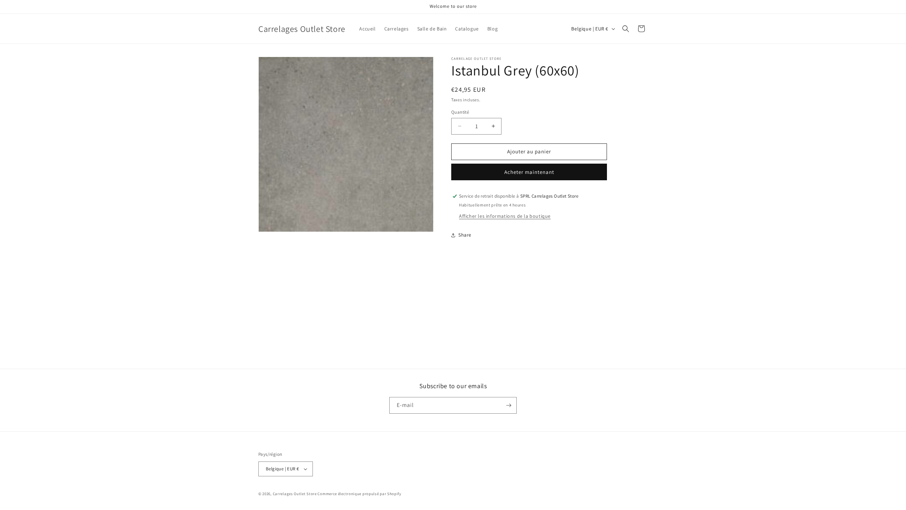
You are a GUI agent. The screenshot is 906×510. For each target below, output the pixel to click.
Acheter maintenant (529, 172)
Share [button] (464, 235)
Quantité (460, 112)
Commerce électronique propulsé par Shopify (359, 493)
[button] (625, 28)
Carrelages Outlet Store (295, 493)
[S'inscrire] (508, 405)
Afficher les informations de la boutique (505, 216)
